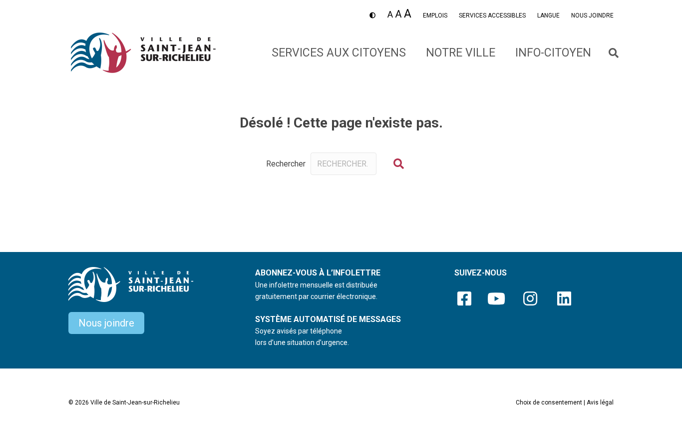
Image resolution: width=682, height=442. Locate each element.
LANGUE (548, 15)
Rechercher (286, 163)
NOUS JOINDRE (592, 15)
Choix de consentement (549, 402)
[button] (398, 163)
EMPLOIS (435, 15)
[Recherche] (607, 53)
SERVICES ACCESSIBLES (492, 15)
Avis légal (600, 402)
